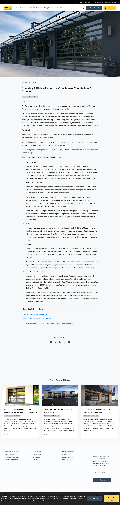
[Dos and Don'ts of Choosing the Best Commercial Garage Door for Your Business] (20, 395)
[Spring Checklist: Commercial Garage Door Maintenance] (60, 395)
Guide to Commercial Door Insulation (36, 314)
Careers (35, 459)
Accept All (95, 498)
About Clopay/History (12, 451)
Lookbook (36, 457)
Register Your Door (67, 454)
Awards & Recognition (12, 457)
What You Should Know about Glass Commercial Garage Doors (96, 410)
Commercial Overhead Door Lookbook (36, 319)
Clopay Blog (37, 454)
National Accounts (67, 457)
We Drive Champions (11, 454)
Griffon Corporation (11, 459)
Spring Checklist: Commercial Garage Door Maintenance (60, 410)
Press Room (37, 451)
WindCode (64, 459)
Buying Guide (48, 8)
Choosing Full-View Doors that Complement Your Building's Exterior (48, 323)
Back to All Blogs (30, 82)
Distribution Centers (67, 451)
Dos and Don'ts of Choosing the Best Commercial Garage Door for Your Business (20, 410)
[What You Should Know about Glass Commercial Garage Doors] (99, 395)
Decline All (111, 498)
